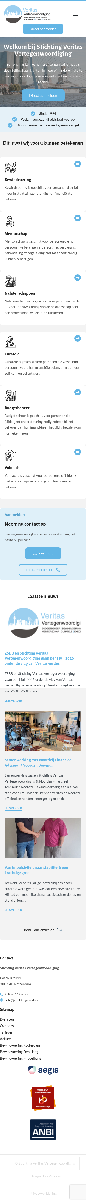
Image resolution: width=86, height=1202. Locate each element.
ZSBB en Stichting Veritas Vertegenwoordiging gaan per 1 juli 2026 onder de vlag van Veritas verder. (39, 658)
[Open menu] (75, 14)
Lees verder (13, 700)
